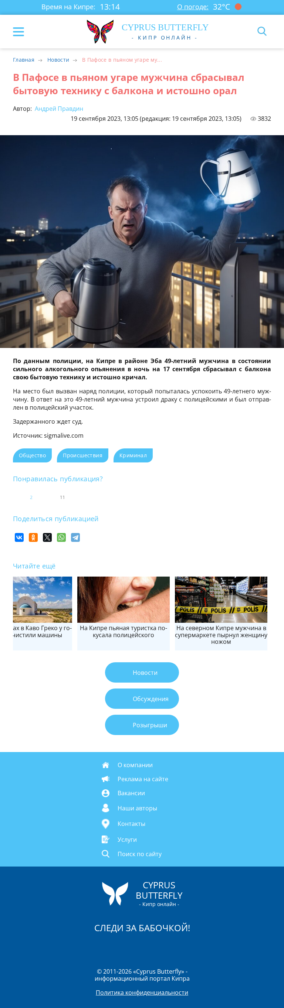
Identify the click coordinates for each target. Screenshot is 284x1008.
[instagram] (117, 947)
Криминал (133, 455)
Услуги (127, 839)
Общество (32, 455)
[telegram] (151, 947)
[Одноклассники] (33, 537)
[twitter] (134, 947)
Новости (58, 59)
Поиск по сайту (140, 854)
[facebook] (100, 947)
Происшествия (82, 455)
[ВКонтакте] (19, 537)
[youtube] (184, 947)
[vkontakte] (168, 947)
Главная (23, 59)
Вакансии (131, 793)
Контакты (131, 824)
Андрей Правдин (58, 109)
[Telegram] (75, 537)
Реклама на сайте (143, 779)
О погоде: (193, 6)
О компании (135, 765)
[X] (47, 537)
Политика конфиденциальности (142, 992)
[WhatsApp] (61, 537)
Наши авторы (137, 808)
